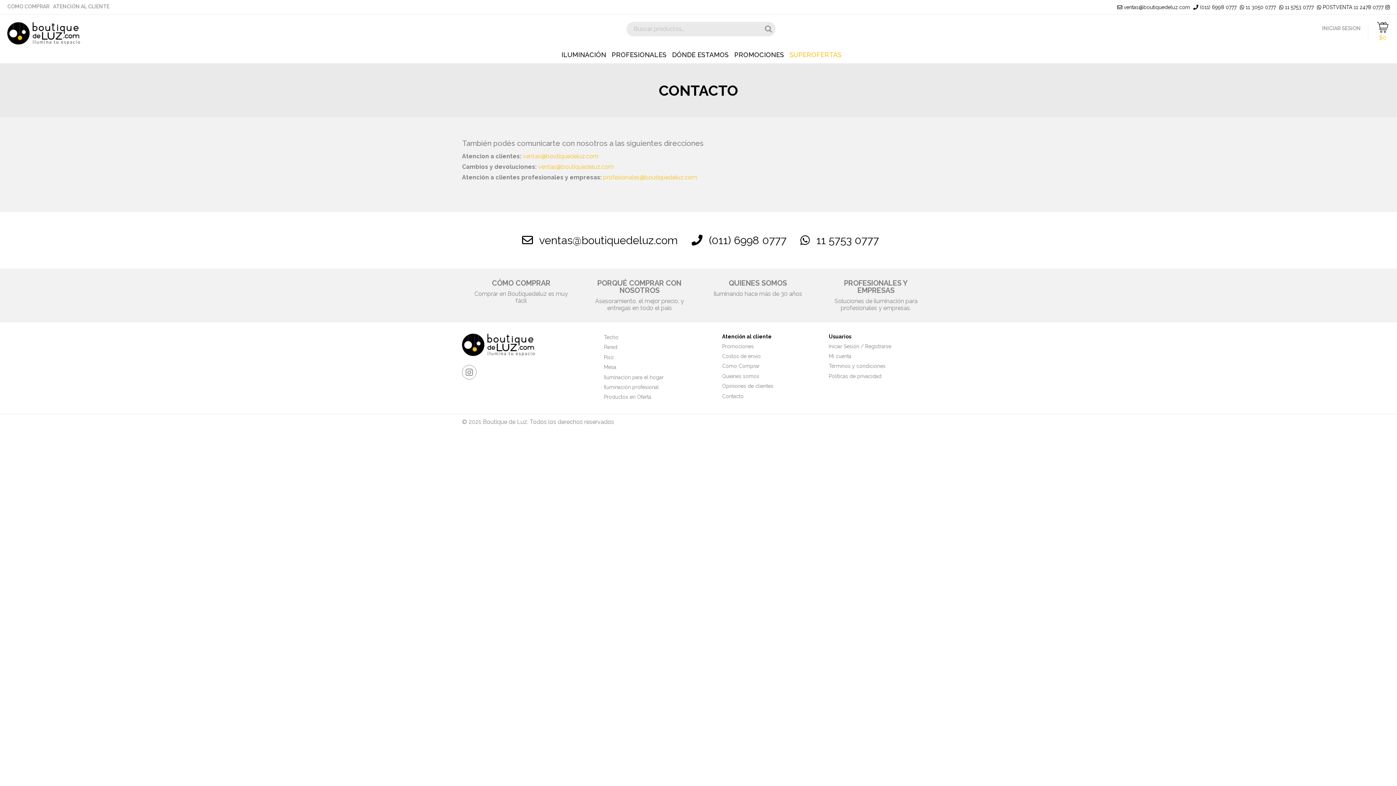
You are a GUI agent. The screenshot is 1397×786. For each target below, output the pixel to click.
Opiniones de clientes (747, 386)
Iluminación (583, 55)
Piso (609, 357)
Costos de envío (741, 356)
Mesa (610, 367)
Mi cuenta (840, 356)
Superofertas (815, 55)
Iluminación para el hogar (634, 377)
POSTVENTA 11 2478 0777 (1352, 7)
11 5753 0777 (1298, 7)
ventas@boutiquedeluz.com (1156, 7)
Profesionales (639, 55)
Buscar (768, 29)
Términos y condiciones (857, 366)
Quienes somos (740, 376)
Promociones (759, 55)
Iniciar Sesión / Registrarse (860, 346)
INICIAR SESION (1341, 28)
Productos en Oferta (627, 397)
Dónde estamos (700, 55)
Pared (610, 347)
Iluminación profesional (631, 387)
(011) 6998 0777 (1217, 7)
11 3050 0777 (1260, 7)
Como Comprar (28, 6)
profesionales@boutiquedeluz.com (650, 177)
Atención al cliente (81, 6)
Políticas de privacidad (855, 376)
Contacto (733, 396)
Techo (611, 337)
